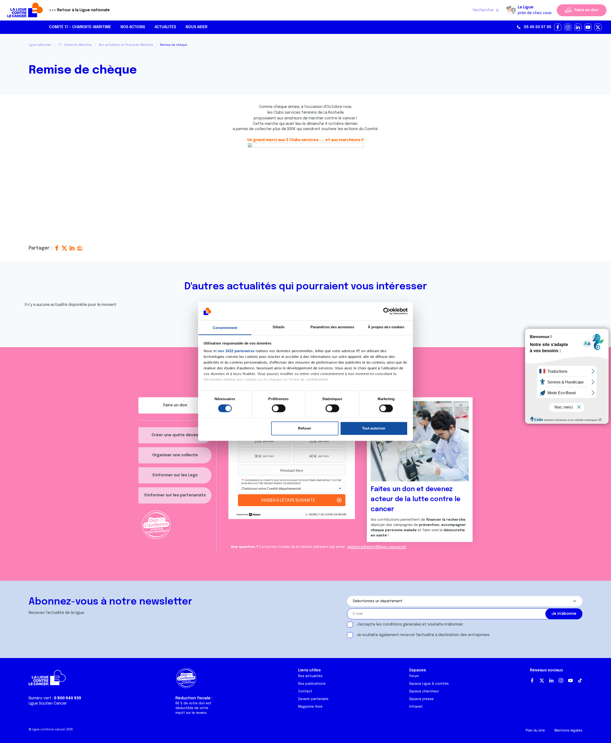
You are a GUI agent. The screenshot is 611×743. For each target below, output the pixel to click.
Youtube (570, 680)
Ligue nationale (40, 45)
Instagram (560, 680)
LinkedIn (551, 680)
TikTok (580, 680)
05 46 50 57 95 (537, 27)
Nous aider (196, 27)
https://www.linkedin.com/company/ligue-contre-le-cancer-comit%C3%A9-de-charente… (578, 27)
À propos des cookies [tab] (386, 327)
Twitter (541, 680)
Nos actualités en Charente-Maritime (126, 45)
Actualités (165, 27)
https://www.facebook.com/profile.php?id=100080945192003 (558, 27)
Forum (414, 676)
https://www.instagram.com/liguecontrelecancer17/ (568, 27)
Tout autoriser (373, 428)
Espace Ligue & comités (429, 683)
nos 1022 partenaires (236, 351)
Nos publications (312, 683)
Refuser (304, 428)
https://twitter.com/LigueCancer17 (598, 27)
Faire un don (586, 10)
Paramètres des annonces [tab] (332, 327)
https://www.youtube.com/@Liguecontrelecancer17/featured (588, 27)
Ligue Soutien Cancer (48, 703)
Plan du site (535, 730)
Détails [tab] (278, 327)
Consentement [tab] (225, 328)
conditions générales (402, 624)
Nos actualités (310, 676)
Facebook (532, 680)
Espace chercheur (424, 691)
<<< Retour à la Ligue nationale (79, 10)
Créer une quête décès (175, 435)
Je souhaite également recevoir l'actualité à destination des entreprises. (423, 635)
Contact (305, 691)
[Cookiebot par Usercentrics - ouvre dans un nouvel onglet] (387, 311)
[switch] (278, 408)
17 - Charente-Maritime (75, 45)
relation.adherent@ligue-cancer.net (376, 547)
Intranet (416, 706)
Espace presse (421, 699)
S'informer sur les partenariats (175, 495)
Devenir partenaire (313, 699)
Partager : (41, 248)
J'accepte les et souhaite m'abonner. (410, 624)
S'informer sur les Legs (175, 475)
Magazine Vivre (310, 706)
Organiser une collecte (175, 455)
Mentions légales (568, 730)
